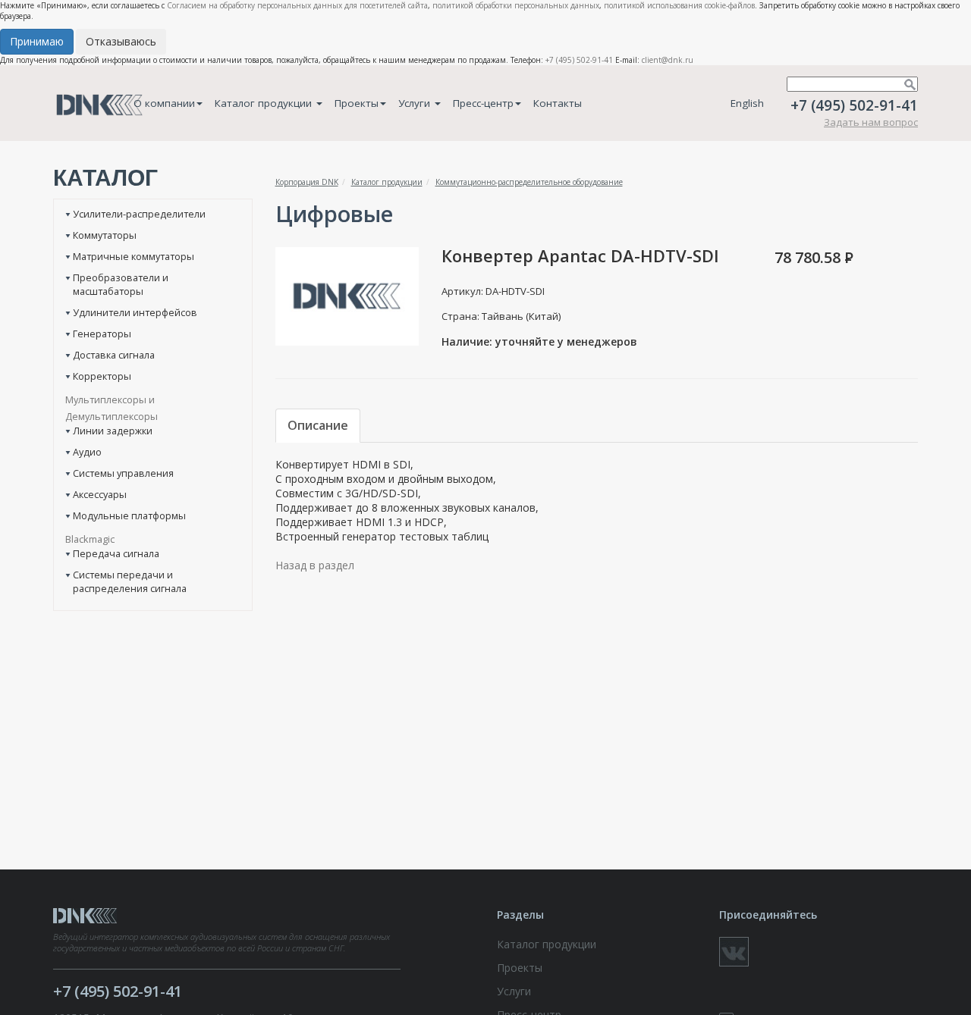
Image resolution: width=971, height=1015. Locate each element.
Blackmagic (90, 539)
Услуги (415, 103)
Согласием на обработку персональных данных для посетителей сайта (297, 5)
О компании (164, 103)
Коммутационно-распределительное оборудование (529, 182)
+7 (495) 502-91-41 (579, 60)
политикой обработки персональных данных (515, 5)
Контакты (557, 103)
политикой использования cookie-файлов (679, 5)
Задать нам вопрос (871, 122)
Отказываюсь (121, 41)
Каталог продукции (265, 103)
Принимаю (37, 41)
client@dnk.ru (667, 60)
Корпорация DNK (306, 182)
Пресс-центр (483, 103)
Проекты (357, 103)
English (747, 103)
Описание (318, 425)
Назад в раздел (314, 565)
